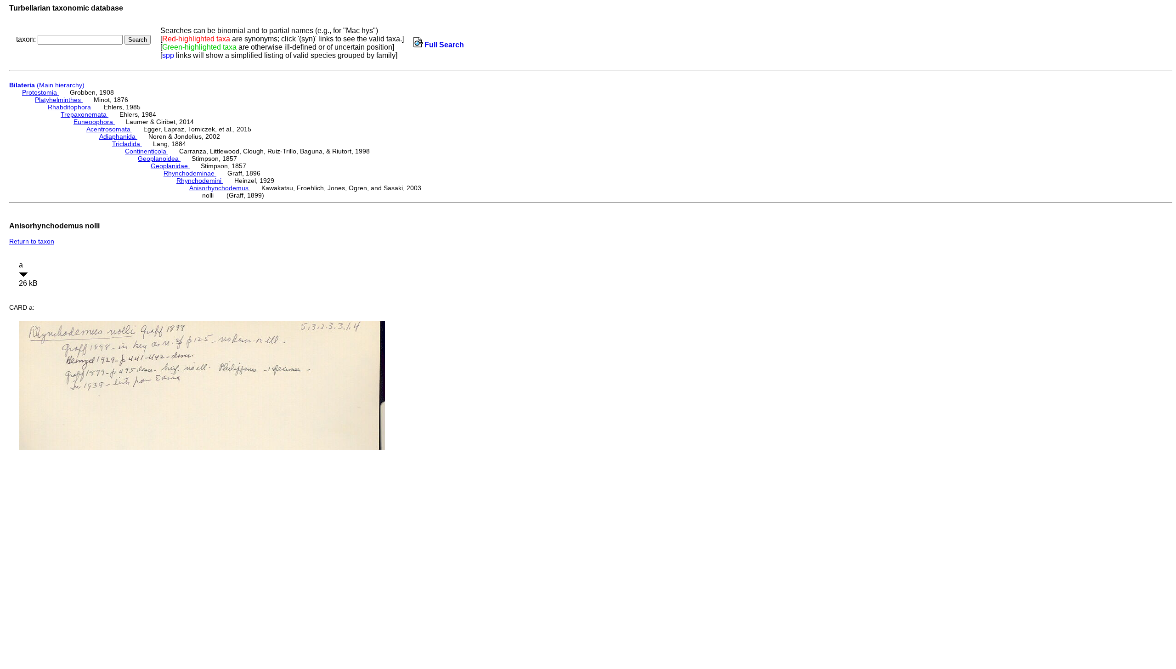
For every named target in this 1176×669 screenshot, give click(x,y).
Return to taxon (31, 241)
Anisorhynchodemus (219, 188)
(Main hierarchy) (47, 85)
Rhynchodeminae (190, 173)
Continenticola (146, 151)
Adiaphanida (118, 136)
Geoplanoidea (159, 158)
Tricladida (127, 143)
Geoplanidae (170, 166)
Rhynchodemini (199, 180)
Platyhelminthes (59, 99)
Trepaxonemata (84, 114)
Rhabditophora (70, 107)
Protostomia (40, 92)
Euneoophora (94, 121)
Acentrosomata (109, 129)
